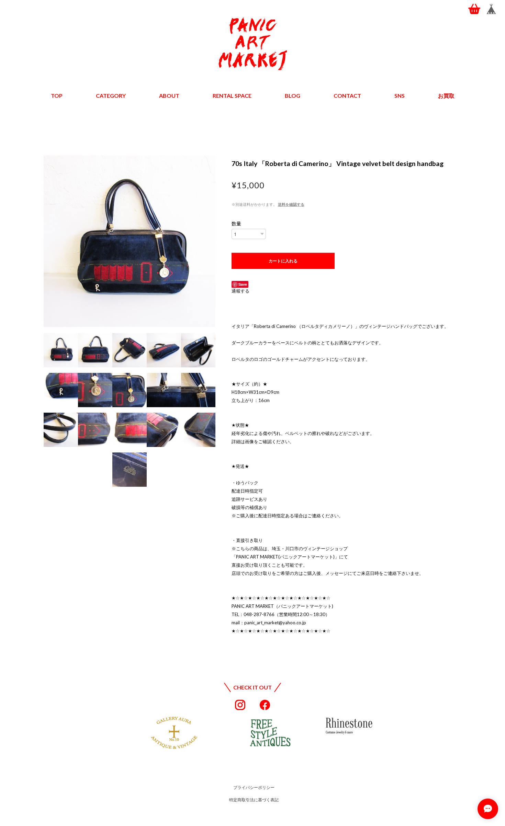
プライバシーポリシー (253, 787)
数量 (236, 223)
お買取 (446, 95)
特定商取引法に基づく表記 (254, 799)
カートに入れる (283, 261)
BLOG (292, 95)
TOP (57, 95)
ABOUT (169, 95)
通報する (240, 291)
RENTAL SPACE (232, 95)
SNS (399, 95)
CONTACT (347, 95)
